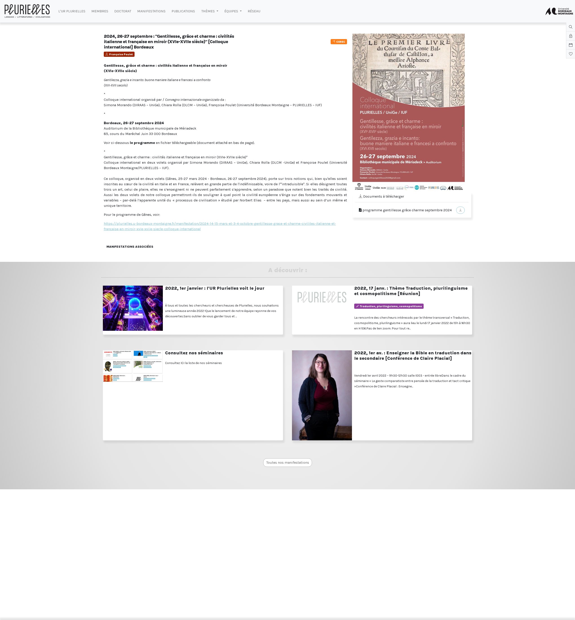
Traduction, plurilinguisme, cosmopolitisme (391, 306)
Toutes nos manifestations (287, 462)
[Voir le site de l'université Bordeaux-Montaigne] (559, 11)
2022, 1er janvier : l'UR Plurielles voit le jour (214, 288)
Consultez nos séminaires (194, 352)
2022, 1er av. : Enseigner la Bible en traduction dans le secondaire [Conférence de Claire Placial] (412, 355)
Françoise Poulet (121, 54)
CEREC (340, 41)
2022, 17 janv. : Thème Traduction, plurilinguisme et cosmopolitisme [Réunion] (411, 291)
